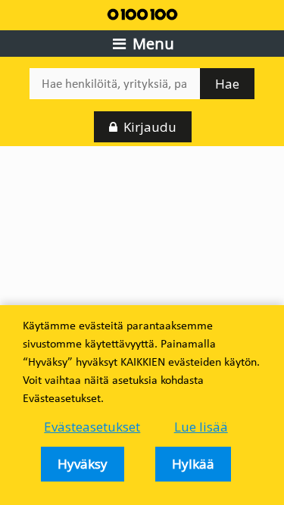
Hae (227, 83)
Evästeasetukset (92, 427)
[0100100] (142, 13)
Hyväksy (83, 463)
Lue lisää (201, 427)
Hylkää (193, 463)
